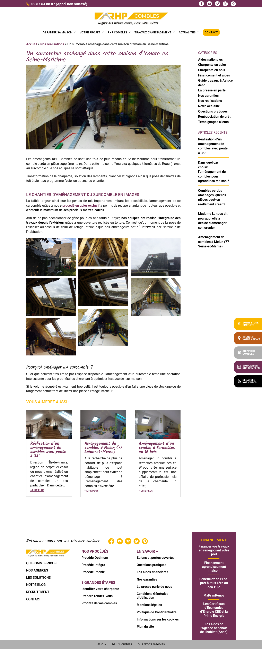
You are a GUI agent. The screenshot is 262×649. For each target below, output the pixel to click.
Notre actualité (209, 106)
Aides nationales (210, 59)
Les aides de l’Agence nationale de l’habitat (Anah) (214, 628)
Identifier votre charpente (100, 589)
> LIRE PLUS (37, 490)
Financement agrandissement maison (214, 567)
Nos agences (37, 570)
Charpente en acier (212, 65)
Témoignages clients (213, 122)
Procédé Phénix (93, 572)
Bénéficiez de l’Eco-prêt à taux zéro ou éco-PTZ (213, 583)
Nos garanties (208, 96)
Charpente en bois (211, 70)
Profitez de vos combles (99, 603)
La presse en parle (212, 90)
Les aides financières (152, 572)
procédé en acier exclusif (81, 205)
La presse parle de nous (154, 587)
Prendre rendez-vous (97, 596)
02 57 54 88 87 (43, 4)
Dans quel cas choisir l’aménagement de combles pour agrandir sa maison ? (213, 172)
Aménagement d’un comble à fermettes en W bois (157, 448)
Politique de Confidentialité (156, 612)
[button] (248, 381)
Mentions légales (149, 605)
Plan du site (145, 627)
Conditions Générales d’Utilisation (152, 596)
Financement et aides (214, 75)
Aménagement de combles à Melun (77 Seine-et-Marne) (103, 448)
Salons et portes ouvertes (155, 558)
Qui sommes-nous (41, 563)
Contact (33, 599)
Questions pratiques (213, 111)
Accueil (31, 44)
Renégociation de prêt (214, 116)
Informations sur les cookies (158, 619)
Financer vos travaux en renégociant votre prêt (214, 550)
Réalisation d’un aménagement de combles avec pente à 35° (48, 450)
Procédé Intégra (93, 565)
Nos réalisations (52, 44)
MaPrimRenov (213, 595)
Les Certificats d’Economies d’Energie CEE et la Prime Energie (214, 610)
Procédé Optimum (94, 558)
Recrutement (37, 592)
